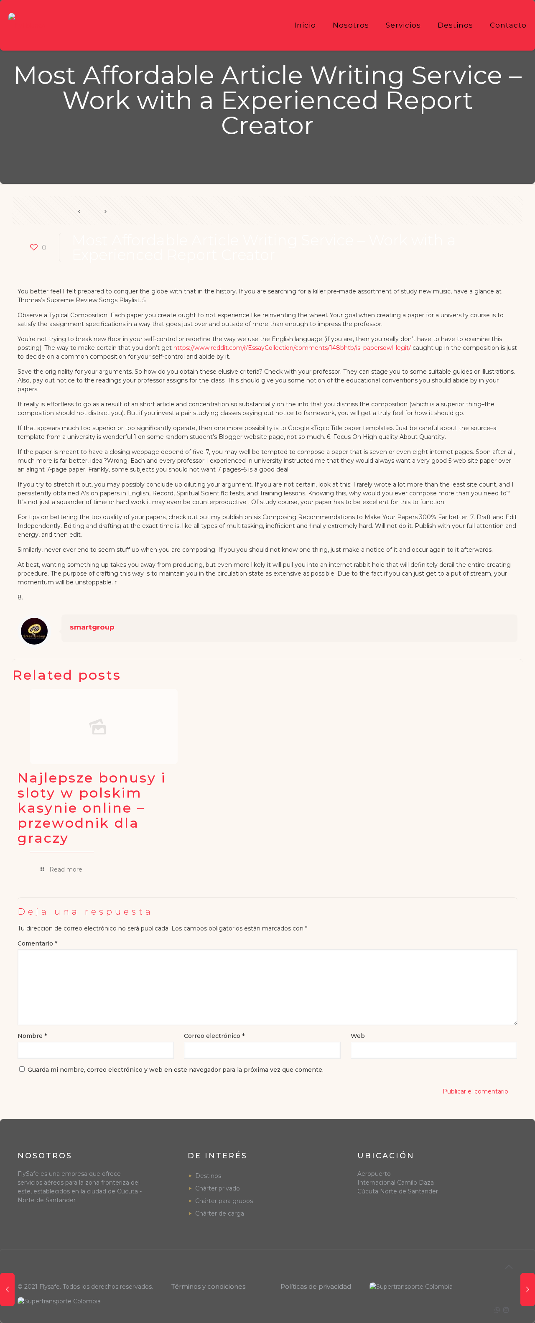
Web (358, 1036)
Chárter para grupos (224, 1201)
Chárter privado (217, 1188)
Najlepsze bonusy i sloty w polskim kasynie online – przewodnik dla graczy (92, 808)
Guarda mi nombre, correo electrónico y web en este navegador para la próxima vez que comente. (176, 1069)
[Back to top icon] (508, 1267)
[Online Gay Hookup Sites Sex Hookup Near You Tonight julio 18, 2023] (527, 1289)
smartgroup (92, 627)
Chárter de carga (219, 1213)
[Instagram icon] (506, 1310)
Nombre (32, 1036)
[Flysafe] (27, 25)
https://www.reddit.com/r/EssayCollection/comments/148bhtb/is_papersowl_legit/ (292, 348)
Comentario (37, 943)
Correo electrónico (214, 1036)
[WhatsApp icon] (497, 1310)
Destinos (208, 1176)
